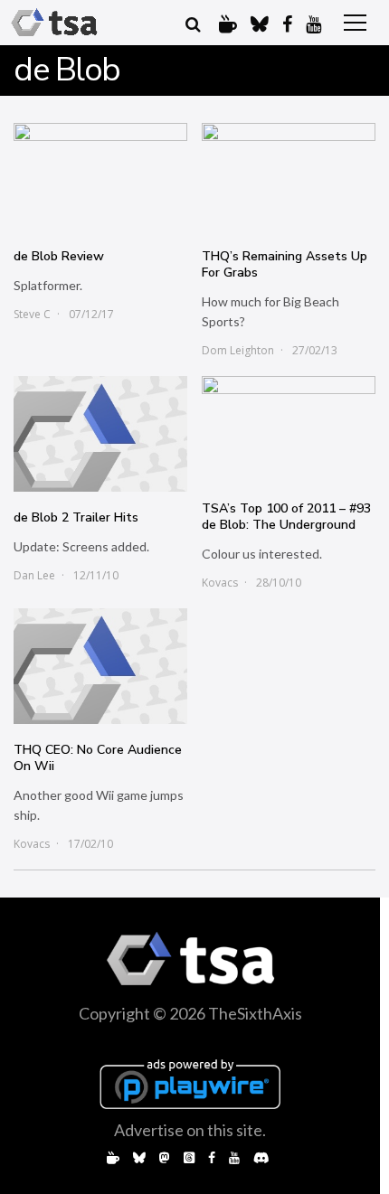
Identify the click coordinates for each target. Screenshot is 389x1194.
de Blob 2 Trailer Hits (76, 517)
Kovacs (220, 582)
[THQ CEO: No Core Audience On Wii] (100, 666)
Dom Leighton (238, 350)
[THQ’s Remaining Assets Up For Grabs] (288, 176)
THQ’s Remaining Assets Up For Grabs (284, 264)
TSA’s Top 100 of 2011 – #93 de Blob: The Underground (286, 516)
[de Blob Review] (100, 176)
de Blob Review (59, 256)
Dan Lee (34, 575)
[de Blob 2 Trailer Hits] (100, 434)
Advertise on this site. (190, 1130)
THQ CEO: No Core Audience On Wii (98, 758)
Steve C (32, 314)
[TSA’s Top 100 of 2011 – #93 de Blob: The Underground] (288, 430)
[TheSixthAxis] (54, 22)
